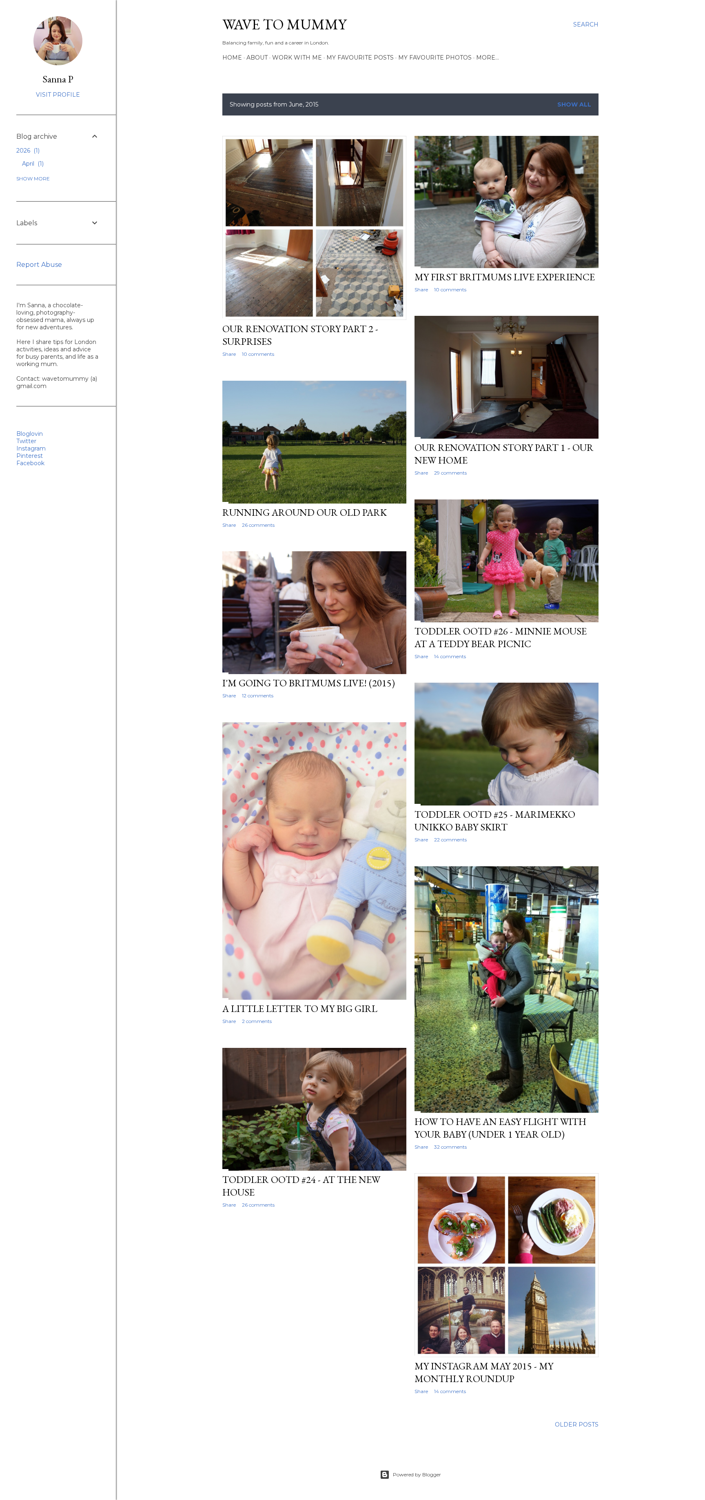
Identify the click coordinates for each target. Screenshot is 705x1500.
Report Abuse (39, 264)
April (32, 163)
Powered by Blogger (417, 1474)
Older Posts (577, 1424)
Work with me (297, 57)
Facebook (30, 463)
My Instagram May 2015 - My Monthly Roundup (484, 1372)
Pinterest (29, 455)
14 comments (450, 656)
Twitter (26, 441)
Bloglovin (29, 433)
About (257, 57)
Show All (574, 104)
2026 (27, 150)
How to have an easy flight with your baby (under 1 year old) (500, 1128)
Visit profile (58, 94)
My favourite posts (360, 57)
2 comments (257, 1021)
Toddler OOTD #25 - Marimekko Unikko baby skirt (495, 820)
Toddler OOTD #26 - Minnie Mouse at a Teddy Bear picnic (501, 637)
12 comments (257, 695)
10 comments (258, 354)
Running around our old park (304, 512)
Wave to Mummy (284, 24)
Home (232, 57)
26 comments (258, 525)
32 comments (450, 1147)
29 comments (450, 473)
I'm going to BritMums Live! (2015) (308, 683)
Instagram (31, 448)
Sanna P (57, 79)
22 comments (450, 840)
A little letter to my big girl (299, 1008)
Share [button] (229, 354)
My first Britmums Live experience (505, 277)
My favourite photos (435, 57)
